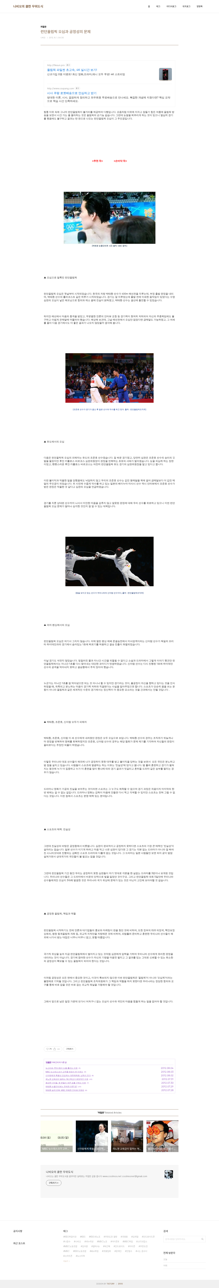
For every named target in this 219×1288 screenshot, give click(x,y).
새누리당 (89, 1241)
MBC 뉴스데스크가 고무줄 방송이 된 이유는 (64, 1072)
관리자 (120, 1284)
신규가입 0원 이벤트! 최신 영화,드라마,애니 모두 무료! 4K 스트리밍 (86, 74)
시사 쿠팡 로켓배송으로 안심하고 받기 (72, 93)
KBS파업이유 (70, 1236)
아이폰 (132, 1246)
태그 (158, 6)
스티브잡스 (142, 1241)
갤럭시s (96, 1246)
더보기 (65, 1261)
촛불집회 (107, 1251)
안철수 (129, 1251)
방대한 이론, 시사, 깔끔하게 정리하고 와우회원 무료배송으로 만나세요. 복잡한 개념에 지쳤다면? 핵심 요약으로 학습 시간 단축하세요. (108, 99)
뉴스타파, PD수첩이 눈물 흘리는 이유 (62, 1068)
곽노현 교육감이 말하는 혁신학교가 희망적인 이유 (67, 1079)
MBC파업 (128, 1241)
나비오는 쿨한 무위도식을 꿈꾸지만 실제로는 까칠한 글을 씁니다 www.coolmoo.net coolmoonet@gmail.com (96, 1176)
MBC (67, 1251)
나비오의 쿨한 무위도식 (28, 6)
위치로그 (186, 6)
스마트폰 (68, 1256)
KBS (83, 1236)
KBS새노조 (95, 1236)
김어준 (85, 1246)
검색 (202, 1239)
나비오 (78, 1241)
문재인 (119, 1251)
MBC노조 (102, 1241)
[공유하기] (55, 1049)
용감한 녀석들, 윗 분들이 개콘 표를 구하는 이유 (66, 1083)
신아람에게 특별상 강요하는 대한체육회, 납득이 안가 (68, 1075)
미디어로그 (171, 6)
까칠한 (48, 1062)
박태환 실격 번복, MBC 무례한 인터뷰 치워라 (65, 1090)
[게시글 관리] (59, 1049)
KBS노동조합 (80, 1251)
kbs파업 (94, 1251)
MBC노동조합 (71, 1246)
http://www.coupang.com (60, 88)
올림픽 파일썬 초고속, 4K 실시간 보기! (72, 69)
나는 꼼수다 (142, 1251)
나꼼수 (67, 1241)
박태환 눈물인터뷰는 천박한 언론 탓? (61, 1086)
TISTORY (110, 1284)
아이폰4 (115, 1241)
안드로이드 (120, 1246)
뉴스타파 (81, 1256)
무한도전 (144, 1246)
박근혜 (107, 1246)
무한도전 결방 (111, 1236)
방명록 (199, 6)
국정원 (125, 1236)
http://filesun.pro (56, 65)
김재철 (135, 1236)
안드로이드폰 (149, 1236)
